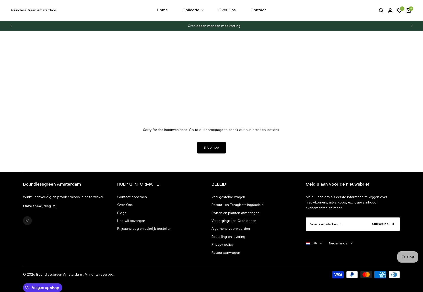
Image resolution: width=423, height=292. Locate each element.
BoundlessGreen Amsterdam (33, 10)
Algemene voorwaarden (231, 229)
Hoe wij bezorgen (131, 221)
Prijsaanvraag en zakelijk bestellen (144, 229)
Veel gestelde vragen (228, 197)
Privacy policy (223, 244)
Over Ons (125, 205)
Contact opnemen (132, 197)
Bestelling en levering (228, 237)
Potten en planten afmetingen (235, 213)
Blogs (121, 213)
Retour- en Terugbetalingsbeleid (238, 205)
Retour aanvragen (226, 253)
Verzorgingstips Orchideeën (234, 221)
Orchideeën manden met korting (212, 26)
